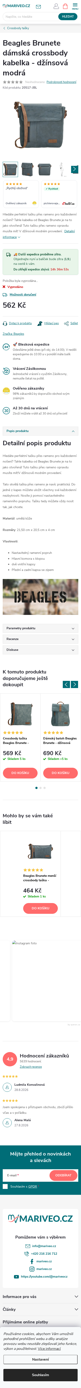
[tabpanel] (20, 737)
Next (74, 684)
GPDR (32, 1186)
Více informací (49, 1348)
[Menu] (75, 6)
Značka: (13, 334)
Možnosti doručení (23, 294)
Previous (66, 684)
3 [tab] (44, 788)
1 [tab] (36, 788)
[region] (40, 194)
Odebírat (63, 1175)
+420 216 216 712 (44, 1254)
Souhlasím (40, 1375)
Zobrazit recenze (31, 1067)
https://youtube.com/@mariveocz (44, 1276)
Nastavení (40, 1359)
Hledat (68, 17)
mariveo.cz (44, 1261)
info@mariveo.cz (44, 1246)
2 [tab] (40, 788)
